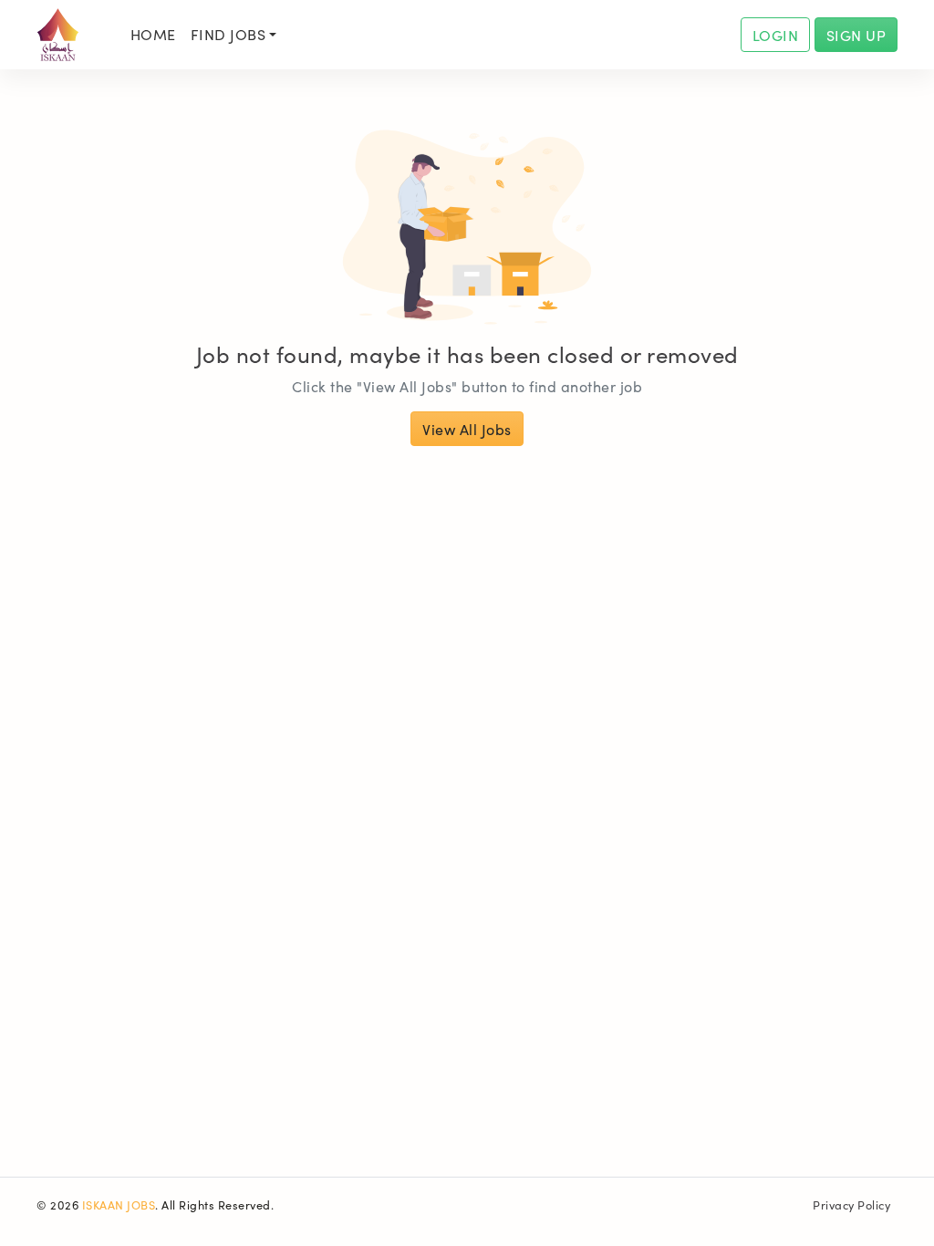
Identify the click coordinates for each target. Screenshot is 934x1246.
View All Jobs (467, 429)
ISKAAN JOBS (119, 1204)
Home (153, 34)
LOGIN (775, 35)
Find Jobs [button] (228, 34)
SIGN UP (856, 35)
